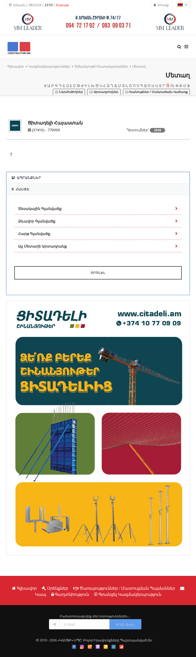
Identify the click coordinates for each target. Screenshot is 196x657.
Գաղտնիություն (72, 594)
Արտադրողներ (105, 92)
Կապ (40, 594)
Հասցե (23, 189)
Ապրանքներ (29, 177)
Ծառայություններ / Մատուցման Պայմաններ (127, 588)
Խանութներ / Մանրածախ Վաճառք (158, 92)
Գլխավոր (15, 66)
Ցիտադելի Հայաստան (55, 122)
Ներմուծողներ (70, 92)
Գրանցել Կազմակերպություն (130, 594)
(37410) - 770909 (46, 129)
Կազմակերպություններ (49, 66)
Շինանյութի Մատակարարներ (101, 66)
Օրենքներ (57, 588)
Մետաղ (139, 66)
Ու (172, 85)
